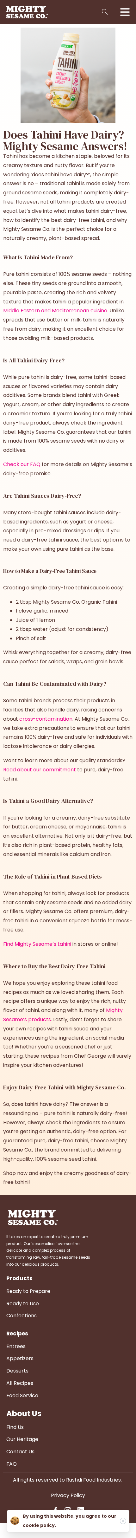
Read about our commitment (39, 769)
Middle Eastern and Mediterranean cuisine (55, 310)
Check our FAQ (21, 464)
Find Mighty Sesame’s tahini (37, 944)
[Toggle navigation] (125, 12)
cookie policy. (39, 1525)
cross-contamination (45, 719)
